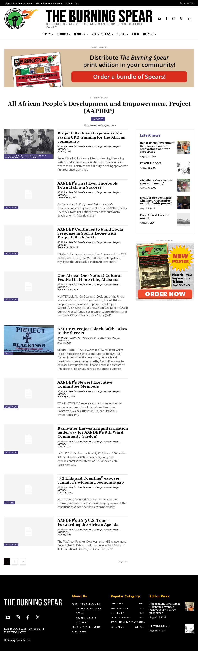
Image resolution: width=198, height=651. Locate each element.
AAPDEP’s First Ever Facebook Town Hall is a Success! (87, 185)
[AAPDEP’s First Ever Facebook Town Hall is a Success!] (29, 194)
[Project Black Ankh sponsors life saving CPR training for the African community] (29, 144)
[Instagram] (173, 18)
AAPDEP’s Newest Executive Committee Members (84, 384)
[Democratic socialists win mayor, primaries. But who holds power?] (183, 202)
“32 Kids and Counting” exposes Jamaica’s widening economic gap (90, 480)
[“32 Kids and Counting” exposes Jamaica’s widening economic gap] (29, 489)
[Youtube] (159, 18)
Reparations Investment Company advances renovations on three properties (157, 147)
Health (8, 353)
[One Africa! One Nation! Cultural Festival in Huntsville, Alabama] (29, 286)
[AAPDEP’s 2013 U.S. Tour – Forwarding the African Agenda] (29, 531)
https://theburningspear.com (99, 125)
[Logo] (26, 602)
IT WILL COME (151, 163)
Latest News (11, 207)
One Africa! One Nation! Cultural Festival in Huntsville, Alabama (89, 277)
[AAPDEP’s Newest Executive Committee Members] (29, 393)
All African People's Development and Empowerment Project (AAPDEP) (88, 148)
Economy (9, 502)
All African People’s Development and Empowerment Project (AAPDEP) (25, 156)
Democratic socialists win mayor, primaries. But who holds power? (156, 201)
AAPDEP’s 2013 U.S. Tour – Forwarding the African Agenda (88, 522)
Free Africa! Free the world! (155, 217)
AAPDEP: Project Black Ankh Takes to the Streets (92, 331)
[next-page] (23, 561)
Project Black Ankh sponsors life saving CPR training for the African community (91, 137)
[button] (189, 19)
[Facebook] (166, 18)
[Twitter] (180, 18)
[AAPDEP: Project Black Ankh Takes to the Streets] (29, 340)
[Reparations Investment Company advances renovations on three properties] (183, 147)
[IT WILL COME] (183, 167)
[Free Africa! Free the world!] (183, 219)
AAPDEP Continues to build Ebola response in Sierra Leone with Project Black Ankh (90, 233)
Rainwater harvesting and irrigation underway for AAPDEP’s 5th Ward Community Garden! (92, 432)
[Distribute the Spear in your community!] (183, 185)
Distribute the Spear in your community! (156, 182)
